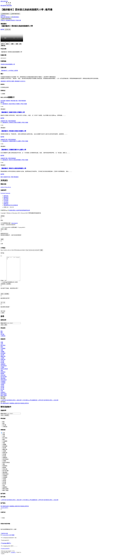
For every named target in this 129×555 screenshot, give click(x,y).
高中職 (2, 334)
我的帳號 (8, 20)
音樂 (2, 342)
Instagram (8, 193)
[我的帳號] (15, 17)
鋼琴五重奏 (4, 393)
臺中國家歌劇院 (5, 403)
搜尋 (6, 324)
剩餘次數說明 (14, 223)
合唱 (2, 343)
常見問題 (6, 200)
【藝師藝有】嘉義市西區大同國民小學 (13, 112)
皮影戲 (2, 386)
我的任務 (3, 17)
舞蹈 (2, 177)
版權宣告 (6, 203)
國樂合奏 (3, 356)
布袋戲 (2, 384)
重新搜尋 (7, 415)
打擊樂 (2, 367)
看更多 (2, 102)
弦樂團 (2, 351)
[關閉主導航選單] (6, 19)
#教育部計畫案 (10, 81)
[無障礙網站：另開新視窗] (19, 210)
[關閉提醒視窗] (1, 231)
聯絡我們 (6, 197)
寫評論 (2, 216)
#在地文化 (22, 81)
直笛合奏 (3, 375)
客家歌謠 (3, 372)
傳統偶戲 (13, 100)
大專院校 (3, 335)
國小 (17, 100)
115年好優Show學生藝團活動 (29, 400)
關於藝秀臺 (4, 5)
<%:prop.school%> (5, 548)
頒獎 (6, 229)
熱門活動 (3, 398)
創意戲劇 (3, 100)
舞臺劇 (2, 373)
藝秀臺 (2, 29)
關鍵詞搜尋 (4, 323)
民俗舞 (2, 362)
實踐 (20, 100)
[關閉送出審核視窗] (1, 285)
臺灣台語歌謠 (4, 368)
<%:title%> (13, 552)
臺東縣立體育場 (24, 403)
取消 (2, 229)
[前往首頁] (6, 4)
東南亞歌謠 (4, 379)
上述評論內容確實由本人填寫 (10, 282)
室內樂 (2, 387)
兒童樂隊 (3, 383)
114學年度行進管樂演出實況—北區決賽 (47, 400)
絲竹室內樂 (4, 376)
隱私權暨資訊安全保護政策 (11, 205)
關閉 (2, 239)
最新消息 (6, 195)
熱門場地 (3, 401)
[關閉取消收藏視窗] (1, 304)
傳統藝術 (23, 100)
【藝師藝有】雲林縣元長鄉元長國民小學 (13, 131)
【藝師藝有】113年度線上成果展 (9, 70)
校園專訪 (3, 392)
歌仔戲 (2, 389)
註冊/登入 (3, 15)
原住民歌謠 (4, 365)
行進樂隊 (3, 348)
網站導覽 (9, 5)
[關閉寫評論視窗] (1, 256)
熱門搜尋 (3, 397)
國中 (2, 332)
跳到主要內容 (4, 1)
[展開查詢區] (5, 14)
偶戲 (2, 370)
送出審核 (8, 283)
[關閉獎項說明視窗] (1, 217)
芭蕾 (2, 390)
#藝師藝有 (3, 81)
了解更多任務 (4, 533)
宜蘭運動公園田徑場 (14, 403)
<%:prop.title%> (4, 507)
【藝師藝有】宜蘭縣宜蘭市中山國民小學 (13, 149)
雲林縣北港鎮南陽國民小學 (8, 64)
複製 (41, 250)
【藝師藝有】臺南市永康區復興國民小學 (13, 168)
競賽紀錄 (3, 359)
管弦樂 (2, 361)
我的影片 (8, 17)
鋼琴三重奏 (4, 395)
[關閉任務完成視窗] (1, 509)
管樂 (2, 350)
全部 (3, 433)
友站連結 (6, 202)
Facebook (3, 193)
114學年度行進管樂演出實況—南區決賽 (11, 400)
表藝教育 (8, 100)
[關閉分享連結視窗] (1, 241)
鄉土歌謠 (3, 345)
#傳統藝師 (17, 81)
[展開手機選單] (15, 14)
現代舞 (2, 354)
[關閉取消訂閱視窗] (1, 295)
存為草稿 (3, 283)
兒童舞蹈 (3, 381)
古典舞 (2, 357)
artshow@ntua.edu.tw (6, 187)
